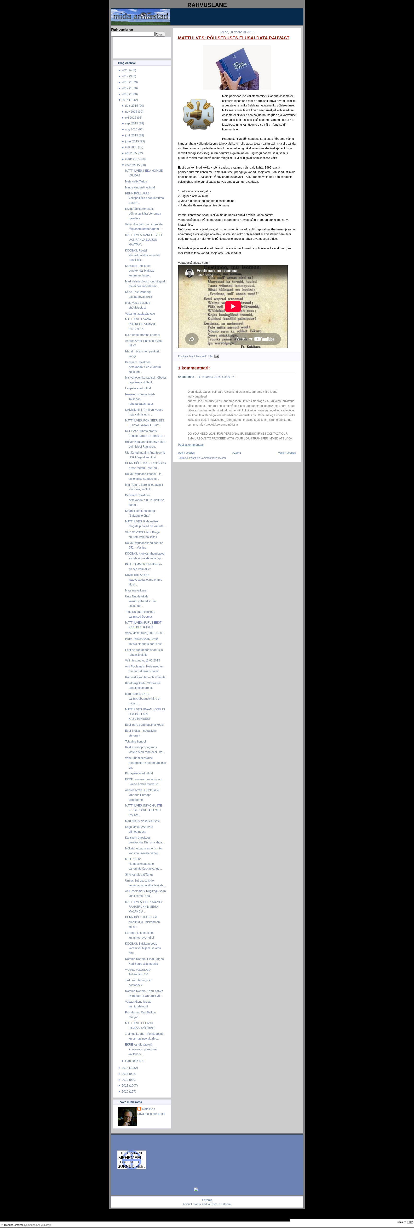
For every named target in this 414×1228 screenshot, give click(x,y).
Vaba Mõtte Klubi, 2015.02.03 (144, 633)
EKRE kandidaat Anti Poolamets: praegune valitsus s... (141, 1049)
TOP (410, 1222)
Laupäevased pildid (138, 388)
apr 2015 (131, 153)
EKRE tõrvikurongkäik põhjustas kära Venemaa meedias (143, 213)
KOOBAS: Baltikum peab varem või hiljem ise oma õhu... (143, 948)
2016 (125, 94)
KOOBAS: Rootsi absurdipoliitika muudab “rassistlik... (142, 255)
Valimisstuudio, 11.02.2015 (142, 660)
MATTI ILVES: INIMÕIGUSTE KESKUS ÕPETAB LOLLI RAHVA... (143, 810)
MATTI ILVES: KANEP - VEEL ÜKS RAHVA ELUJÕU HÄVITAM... (144, 239)
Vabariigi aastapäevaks (140, 313)
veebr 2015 (132, 165)
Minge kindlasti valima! (140, 187)
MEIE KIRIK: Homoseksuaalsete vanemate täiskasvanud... (143, 863)
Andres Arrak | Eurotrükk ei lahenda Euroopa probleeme (142, 795)
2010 (125, 1091)
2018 (125, 82)
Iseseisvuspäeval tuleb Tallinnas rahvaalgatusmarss (140, 399)
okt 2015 (130, 117)
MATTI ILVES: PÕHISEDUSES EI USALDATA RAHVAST (233, 37)
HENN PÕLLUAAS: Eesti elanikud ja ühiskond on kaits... (142, 922)
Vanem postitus (287, 452)
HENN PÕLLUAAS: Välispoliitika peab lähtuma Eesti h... (144, 198)
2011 (125, 1085)
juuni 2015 (132, 141)
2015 (125, 99)
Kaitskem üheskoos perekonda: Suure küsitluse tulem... (144, 500)
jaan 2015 (131, 1060)
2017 (125, 88)
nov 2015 (131, 111)
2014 (125, 1067)
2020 (125, 70)
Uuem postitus (186, 452)
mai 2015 (131, 147)
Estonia (196, 1204)
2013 (125, 1073)
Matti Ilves (148, 1109)
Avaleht (236, 452)
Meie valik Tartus (136, 181)
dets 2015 (131, 105)
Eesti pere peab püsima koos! (144, 724)
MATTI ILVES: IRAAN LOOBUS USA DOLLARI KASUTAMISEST (145, 714)
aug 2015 (131, 129)
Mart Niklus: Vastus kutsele (142, 821)
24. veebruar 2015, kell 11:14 (216, 377)
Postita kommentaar (191, 444)
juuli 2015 (131, 135)
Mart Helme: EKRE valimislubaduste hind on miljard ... (143, 698)
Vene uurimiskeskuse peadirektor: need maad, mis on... (145, 762)
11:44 (209, 356)
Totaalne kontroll (136, 741)
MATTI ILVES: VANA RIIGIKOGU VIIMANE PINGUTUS (140, 324)
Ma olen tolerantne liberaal (142, 334)
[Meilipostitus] (216, 356)
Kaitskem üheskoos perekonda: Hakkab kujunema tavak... (139, 270)
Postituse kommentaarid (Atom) (207, 457)
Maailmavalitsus (135, 590)
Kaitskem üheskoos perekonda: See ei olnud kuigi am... (143, 367)
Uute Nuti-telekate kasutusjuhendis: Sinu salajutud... (141, 601)
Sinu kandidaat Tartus (139, 874)
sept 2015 (131, 123)
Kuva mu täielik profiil (151, 1113)
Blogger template (13, 1224)
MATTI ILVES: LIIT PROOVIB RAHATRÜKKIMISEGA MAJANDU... (143, 906)
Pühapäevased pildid (139, 773)
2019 (125, 76)
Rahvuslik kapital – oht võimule (145, 677)
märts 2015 (132, 159)
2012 (125, 1079)
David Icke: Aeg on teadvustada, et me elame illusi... (143, 579)
